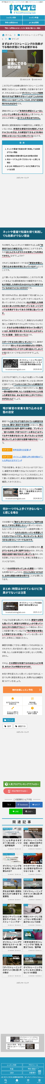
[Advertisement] (22, 201)
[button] (29, 811)
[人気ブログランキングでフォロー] (21, 783)
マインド (10, 720)
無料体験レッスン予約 (22, 689)
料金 (12, 1069)
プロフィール (33, 1065)
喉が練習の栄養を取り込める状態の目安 (22, 155)
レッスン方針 (11, 1065)
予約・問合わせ (33, 1069)
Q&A (12, 1072)
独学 (9, 726)
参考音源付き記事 (21, 449)
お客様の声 (33, 1072)
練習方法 (22, 726)
